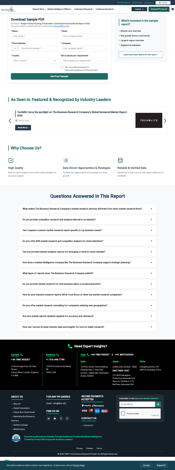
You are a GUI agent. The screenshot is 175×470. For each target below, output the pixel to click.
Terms (99, 448)
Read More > (24, 128)
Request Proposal (159, 9)
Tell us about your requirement (74, 56)
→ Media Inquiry (18, 429)
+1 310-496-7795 (55, 359)
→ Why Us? (16, 404)
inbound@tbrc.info (61, 26)
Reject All (161, 465)
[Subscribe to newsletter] (158, 404)
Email (64, 31)
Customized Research (83, 9)
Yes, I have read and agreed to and (81, 68)
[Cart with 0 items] (172, 9)
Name (14, 31)
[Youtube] (54, 418)
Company (66, 43)
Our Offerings (123, 3)
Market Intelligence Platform (59, 9)
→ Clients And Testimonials (23, 412)
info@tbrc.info (59, 403)
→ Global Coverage (19, 425)
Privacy (79, 448)
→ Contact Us (87, 425)
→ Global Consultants (20, 408)
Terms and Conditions (73, 70)
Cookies (89, 448)
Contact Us (148, 3)
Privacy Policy (91, 70)
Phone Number (18, 43)
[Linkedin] (48, 418)
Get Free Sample (59, 76)
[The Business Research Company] (8, 9)
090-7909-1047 (121, 370)
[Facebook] (61, 418)
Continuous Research (105, 9)
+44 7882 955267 (20, 359)
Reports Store (39, 9)
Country (15, 56)
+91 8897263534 (124, 354)
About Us (136, 3)
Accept (146, 465)
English (138, 9)
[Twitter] (67, 418)
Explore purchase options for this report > (141, 55)
